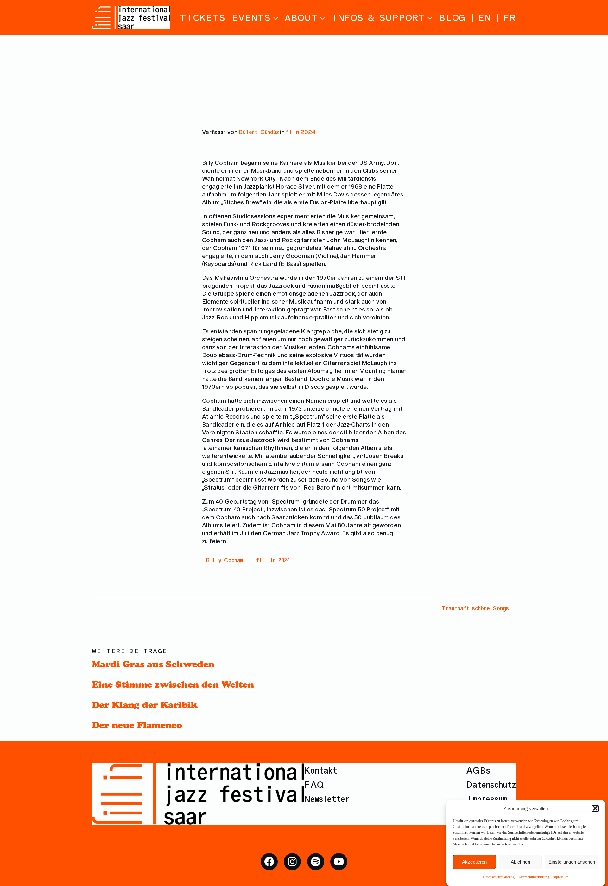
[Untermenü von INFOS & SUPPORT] (430, 17)
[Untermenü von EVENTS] (275, 17)
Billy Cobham (225, 560)
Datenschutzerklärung (498, 877)
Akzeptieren (474, 861)
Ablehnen (520, 861)
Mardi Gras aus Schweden (153, 664)
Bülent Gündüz (258, 132)
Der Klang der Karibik (145, 704)
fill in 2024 (300, 132)
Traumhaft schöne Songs (475, 608)
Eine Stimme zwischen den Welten (173, 684)
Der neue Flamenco (137, 725)
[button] (595, 808)
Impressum (560, 877)
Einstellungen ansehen (571, 861)
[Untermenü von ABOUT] (322, 17)
